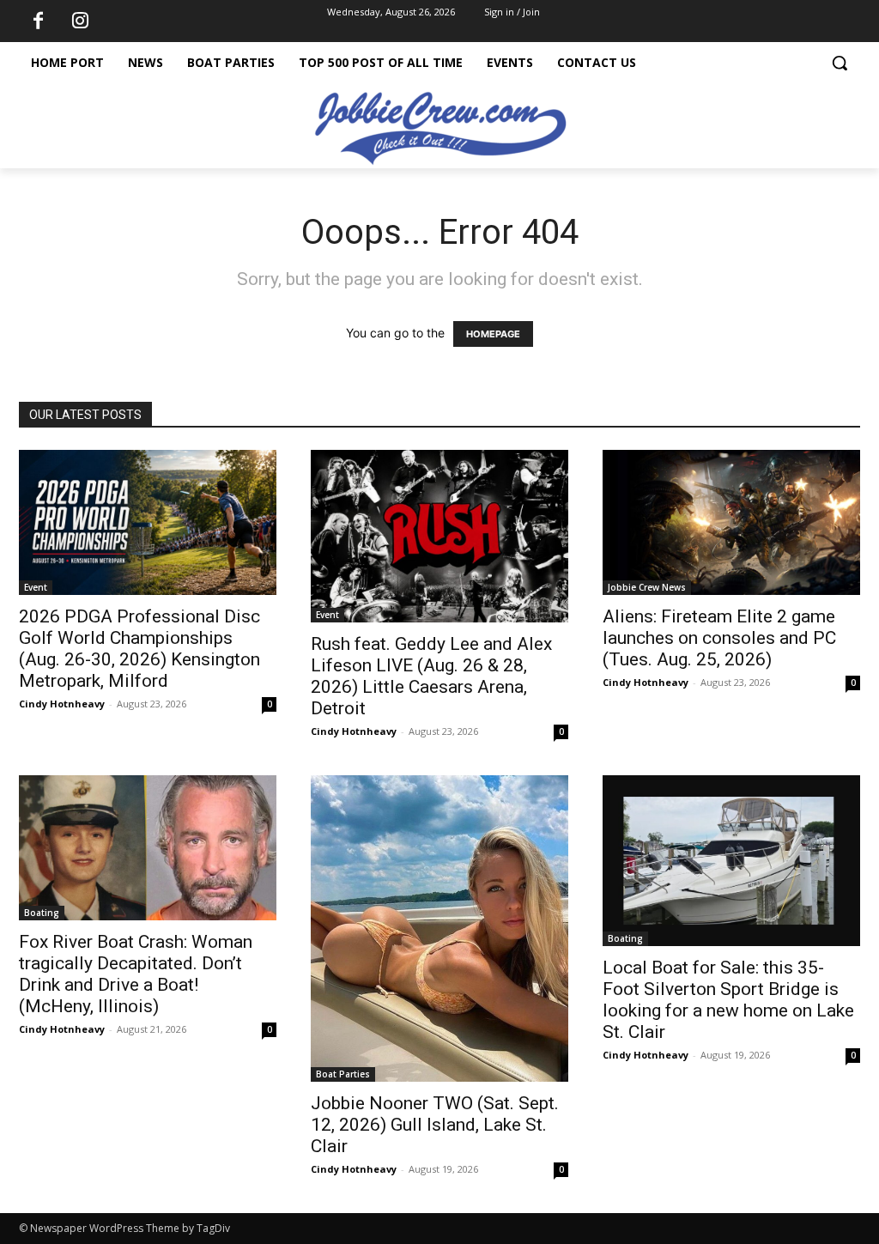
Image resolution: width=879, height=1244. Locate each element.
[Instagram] (80, 21)
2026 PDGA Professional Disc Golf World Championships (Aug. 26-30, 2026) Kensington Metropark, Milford (139, 648)
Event (35, 587)
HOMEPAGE (493, 334)
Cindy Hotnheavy (62, 703)
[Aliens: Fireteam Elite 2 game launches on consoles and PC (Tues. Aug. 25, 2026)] (731, 522)
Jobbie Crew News (647, 587)
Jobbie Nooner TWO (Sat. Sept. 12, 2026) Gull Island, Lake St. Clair (435, 1124)
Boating (41, 913)
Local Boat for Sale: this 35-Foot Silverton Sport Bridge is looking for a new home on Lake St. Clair (728, 999)
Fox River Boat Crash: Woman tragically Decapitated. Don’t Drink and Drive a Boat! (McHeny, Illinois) (135, 973)
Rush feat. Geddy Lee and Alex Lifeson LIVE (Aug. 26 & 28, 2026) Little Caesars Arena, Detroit (431, 676)
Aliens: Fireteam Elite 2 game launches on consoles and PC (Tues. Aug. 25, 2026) (719, 638)
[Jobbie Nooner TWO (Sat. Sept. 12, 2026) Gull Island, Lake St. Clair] (439, 928)
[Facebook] (38, 21)
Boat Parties (343, 1074)
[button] (839, 62)
